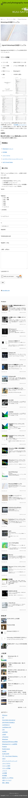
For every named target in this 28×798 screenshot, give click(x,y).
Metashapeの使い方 (13, 656)
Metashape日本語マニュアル (15, 483)
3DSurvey (4, 715)
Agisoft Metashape (13, 471)
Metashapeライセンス (8, 148)
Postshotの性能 (11, 625)
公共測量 (4, 773)
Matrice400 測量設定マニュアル (15, 388)
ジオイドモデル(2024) (13, 543)
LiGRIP (4, 734)
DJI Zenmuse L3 (12, 329)
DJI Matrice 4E (11, 352)
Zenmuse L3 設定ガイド (14, 341)
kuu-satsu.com (6, 290)
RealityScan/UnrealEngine (14, 507)
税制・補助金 (5, 782)
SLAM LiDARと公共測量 (13, 618)
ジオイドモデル (6, 155)
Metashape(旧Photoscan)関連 (10, 741)
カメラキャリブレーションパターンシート (13, 159)
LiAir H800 (10, 400)
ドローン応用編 (6, 768)
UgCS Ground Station (8, 162)
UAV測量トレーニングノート (15, 495)
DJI (3, 717)
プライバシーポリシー (14, 793)
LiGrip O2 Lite (11, 602)
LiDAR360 (10, 412)
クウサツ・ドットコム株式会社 (12, 795)
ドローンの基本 (6, 765)
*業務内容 (3, 195)
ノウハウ (4, 770)
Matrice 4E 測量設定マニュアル (15, 364)
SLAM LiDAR (5, 753)
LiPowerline (5, 737)
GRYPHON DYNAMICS (8, 722)
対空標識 (5, 152)
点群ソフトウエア (6, 780)
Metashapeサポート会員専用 (9, 744)
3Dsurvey (10, 554)
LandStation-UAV (6, 727)
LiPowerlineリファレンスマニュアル (16, 460)
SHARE (4, 751)
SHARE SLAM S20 (12, 591)
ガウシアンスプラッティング (9, 761)
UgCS (9, 531)
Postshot (4, 746)
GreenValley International (8, 720)
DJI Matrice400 (12, 376)
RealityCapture (6, 749)
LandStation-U (6, 724)
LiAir (3, 729)
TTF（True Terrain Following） (10, 756)
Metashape (5, 739)
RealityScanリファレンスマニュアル (16, 519)
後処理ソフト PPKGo (7, 777)
